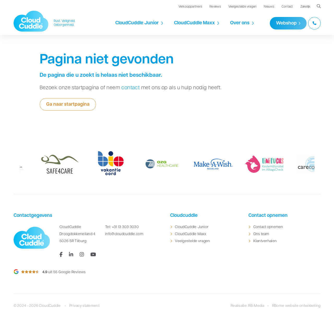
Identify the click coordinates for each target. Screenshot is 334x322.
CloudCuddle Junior (137, 23)
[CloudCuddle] (31, 21)
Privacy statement (84, 306)
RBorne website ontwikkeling (296, 306)
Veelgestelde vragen (242, 6)
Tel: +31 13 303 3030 (122, 227)
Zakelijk (305, 6)
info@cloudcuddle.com (124, 234)
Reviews (215, 6)
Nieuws (269, 6)
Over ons (239, 23)
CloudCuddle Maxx (194, 23)
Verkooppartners (190, 6)
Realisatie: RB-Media (247, 306)
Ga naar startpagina (68, 104)
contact (130, 88)
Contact (287, 6)
